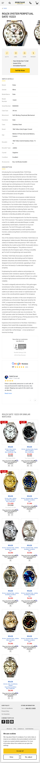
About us (9, 728)
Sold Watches (29, 728)
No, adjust (28, 757)
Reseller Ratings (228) (20, 352)
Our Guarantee (6, 714)
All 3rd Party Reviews (20, 355)
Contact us (21, 728)
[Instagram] (7, 722)
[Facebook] (3, 722)
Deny (11, 757)
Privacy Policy (5, 711)
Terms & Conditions (7, 708)
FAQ (15, 728)
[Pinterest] (12, 722)
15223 (5, 8)
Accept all (20, 751)
